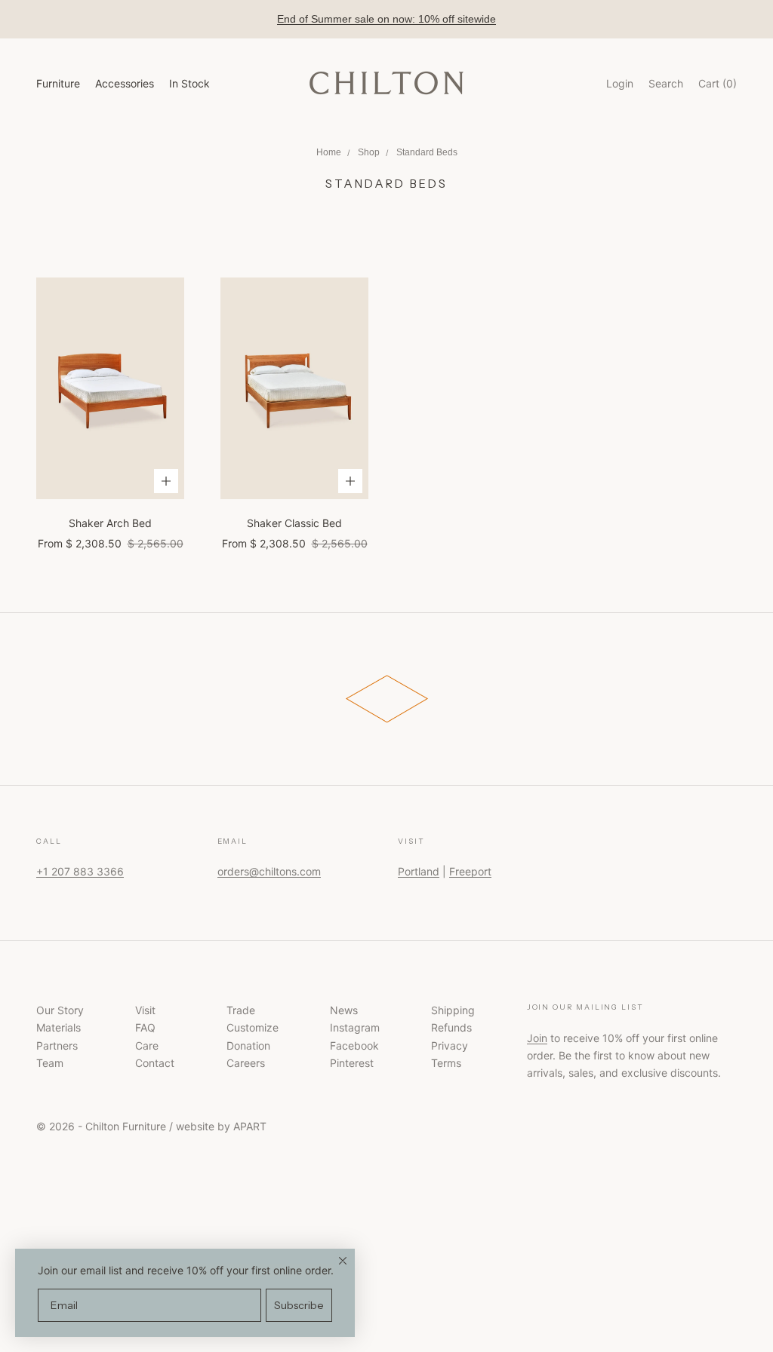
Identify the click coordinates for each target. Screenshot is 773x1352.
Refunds (451, 1027)
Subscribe (299, 1305)
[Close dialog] (342, 1260)
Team (49, 1062)
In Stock (189, 83)
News (344, 1010)
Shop (369, 152)
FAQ (145, 1027)
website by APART (221, 1126)
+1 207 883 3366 (80, 871)
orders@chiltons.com (269, 871)
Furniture (58, 83)
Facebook (354, 1045)
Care (147, 1045)
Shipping (453, 1010)
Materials (58, 1027)
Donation (248, 1045)
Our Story (60, 1010)
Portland (418, 871)
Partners (57, 1045)
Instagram (355, 1027)
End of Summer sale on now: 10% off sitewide (386, 19)
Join (537, 1038)
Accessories (124, 83)
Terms (446, 1062)
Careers (245, 1062)
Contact (154, 1062)
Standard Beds (426, 152)
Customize (252, 1027)
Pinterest (352, 1062)
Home (328, 152)
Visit (145, 1010)
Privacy (449, 1045)
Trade (240, 1010)
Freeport (470, 871)
